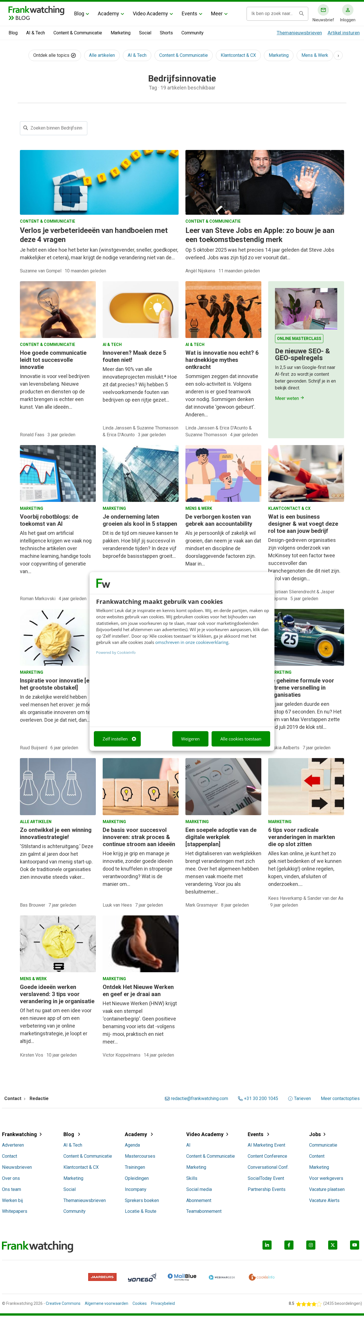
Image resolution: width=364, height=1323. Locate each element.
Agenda (132, 1145)
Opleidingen (137, 1178)
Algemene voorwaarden (106, 1303)
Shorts (166, 33)
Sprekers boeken (142, 1200)
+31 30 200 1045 (261, 1098)
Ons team (11, 1189)
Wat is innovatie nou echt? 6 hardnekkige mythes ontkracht (221, 359)
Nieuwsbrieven (17, 1167)
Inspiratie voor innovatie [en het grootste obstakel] (56, 684)
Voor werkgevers (326, 1178)
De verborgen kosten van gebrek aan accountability (218, 520)
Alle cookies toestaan (240, 739)
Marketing (121, 33)
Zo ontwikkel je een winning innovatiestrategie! (56, 833)
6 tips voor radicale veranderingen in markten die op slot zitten (301, 837)
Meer (217, 13)
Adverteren (13, 1145)
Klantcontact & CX (238, 55)
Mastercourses (140, 1156)
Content (316, 1156)
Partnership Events (267, 1189)
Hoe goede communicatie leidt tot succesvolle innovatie (53, 359)
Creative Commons (63, 1303)
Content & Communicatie (77, 33)
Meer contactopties (340, 1098)
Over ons (11, 1178)
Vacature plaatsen (327, 1189)
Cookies (140, 1303)
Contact (9, 1156)
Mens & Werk (314, 55)
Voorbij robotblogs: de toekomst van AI (49, 520)
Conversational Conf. (268, 1167)
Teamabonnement (204, 1211)
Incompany (135, 1189)
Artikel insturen (344, 33)
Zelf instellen (115, 739)
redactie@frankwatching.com (199, 1098)
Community (192, 33)
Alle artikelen (102, 55)
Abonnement (198, 1200)
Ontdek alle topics (52, 55)
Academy (108, 13)
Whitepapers (14, 1211)
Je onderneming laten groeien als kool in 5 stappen (140, 520)
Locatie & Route (140, 1211)
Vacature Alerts (324, 1200)
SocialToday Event (266, 1178)
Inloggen (347, 20)
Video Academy (150, 13)
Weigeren (190, 739)
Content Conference (267, 1156)
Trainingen (135, 1167)
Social (145, 33)
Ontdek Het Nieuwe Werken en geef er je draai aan (138, 991)
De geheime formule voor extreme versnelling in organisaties (301, 687)
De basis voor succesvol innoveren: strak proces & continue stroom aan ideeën (139, 837)
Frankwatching (19, 1134)
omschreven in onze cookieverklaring (191, 642)
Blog (79, 13)
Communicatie (323, 1145)
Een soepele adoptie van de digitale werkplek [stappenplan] (221, 837)
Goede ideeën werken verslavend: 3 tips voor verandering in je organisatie (57, 994)
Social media (199, 1189)
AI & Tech (35, 33)
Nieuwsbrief (323, 20)
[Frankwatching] (36, 10)
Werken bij (12, 1200)
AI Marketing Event (266, 1145)
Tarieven (302, 1098)
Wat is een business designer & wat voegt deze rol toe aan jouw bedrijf (303, 523)
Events (189, 13)
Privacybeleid (163, 1303)
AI (188, 1145)
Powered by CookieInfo (116, 652)
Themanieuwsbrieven (299, 33)
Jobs (315, 1134)
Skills (191, 1178)
